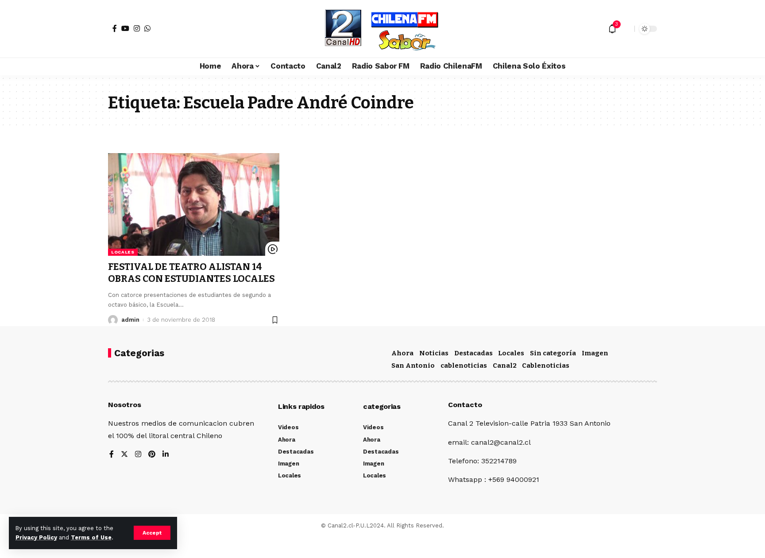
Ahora (402, 353)
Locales (123, 252)
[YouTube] (125, 28)
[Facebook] (114, 28)
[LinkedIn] (165, 454)
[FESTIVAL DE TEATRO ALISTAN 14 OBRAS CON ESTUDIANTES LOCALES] (193, 204)
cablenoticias (463, 365)
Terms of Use (91, 537)
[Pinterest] (152, 454)
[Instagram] (136, 28)
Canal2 (505, 365)
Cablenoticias (545, 365)
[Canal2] (382, 29)
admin (130, 319)
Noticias (433, 353)
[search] (625, 28)
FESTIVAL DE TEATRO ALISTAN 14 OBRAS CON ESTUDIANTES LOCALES (191, 273)
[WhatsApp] (147, 28)
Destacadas (473, 353)
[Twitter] (124, 454)
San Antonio (413, 365)
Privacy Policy (36, 537)
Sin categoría (553, 353)
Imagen (595, 353)
